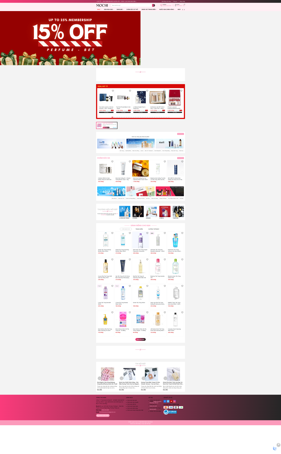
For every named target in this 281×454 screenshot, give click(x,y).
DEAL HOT (102, 86)
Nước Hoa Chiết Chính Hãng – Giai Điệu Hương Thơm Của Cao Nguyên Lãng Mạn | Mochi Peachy (129, 383)
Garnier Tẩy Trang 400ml (139, 302)
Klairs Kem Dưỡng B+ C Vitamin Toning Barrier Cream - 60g (123, 178)
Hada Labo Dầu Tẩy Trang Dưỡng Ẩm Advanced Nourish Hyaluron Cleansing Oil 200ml (158, 303)
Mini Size (181, 150)
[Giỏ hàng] (184, 5)
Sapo (149, 423)
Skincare (120, 9)
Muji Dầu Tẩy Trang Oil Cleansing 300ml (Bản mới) (139, 277)
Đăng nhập (182, 1)
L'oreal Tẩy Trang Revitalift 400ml (104, 303)
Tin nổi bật (140, 364)
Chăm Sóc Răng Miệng (130, 198)
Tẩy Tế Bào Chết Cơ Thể (173, 198)
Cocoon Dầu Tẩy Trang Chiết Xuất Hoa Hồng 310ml (105, 277)
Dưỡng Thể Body (163, 198)
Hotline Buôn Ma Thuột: (155, 408)
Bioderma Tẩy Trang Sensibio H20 (158, 277)
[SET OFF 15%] (70, 38)
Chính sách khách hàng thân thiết (135, 410)
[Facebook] (165, 401)
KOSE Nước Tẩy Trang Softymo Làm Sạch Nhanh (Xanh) (174, 250)
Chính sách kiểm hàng (132, 408)
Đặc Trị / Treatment (149, 150)
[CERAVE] (151, 211)
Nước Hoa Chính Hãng (166, 9)
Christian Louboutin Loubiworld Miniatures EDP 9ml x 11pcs (174, 107)
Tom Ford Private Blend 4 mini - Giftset (123, 107)
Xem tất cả (180, 134)
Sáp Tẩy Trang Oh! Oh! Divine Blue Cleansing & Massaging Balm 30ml (123, 277)
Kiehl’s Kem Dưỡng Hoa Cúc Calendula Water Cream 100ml (140, 178)
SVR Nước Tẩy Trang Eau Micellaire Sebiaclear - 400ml (157, 250)
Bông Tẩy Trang (174, 150)
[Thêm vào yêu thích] (113, 91)
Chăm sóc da (103, 158)
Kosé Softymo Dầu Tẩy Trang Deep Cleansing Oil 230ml (105, 329)
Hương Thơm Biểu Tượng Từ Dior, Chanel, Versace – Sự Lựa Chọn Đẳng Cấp (150, 383)
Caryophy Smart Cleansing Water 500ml (174, 329)
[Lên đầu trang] (278, 449)
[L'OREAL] (165, 211)
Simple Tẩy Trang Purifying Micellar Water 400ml (104, 250)
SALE (98, 9)
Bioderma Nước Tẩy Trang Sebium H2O (174, 277)
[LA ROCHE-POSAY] (124, 211)
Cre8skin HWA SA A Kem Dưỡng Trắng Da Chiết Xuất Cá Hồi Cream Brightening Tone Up (105, 178)
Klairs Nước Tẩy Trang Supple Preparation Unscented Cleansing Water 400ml (140, 250)
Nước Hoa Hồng (135, 150)
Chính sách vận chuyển (132, 402)
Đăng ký (175, 1)
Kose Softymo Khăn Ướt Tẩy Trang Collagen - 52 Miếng (139, 329)
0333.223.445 (167, 5)
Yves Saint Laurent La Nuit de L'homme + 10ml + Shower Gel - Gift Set (106, 107)
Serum (142, 150)
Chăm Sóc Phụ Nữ (140, 198)
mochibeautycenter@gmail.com (107, 412)
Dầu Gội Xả (114, 198)
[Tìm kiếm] (153, 5)
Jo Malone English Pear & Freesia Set (139, 107)
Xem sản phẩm (140, 339)
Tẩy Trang (122, 150)
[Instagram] (174, 401)
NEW (179, 9)
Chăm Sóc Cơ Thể (132, 9)
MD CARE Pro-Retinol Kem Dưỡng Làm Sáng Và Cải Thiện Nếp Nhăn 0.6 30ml (175, 178)
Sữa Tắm (148, 198)
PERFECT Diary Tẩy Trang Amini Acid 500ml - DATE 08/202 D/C (174, 303)
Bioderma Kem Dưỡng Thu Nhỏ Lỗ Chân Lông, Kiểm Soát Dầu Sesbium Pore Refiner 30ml (158, 178)
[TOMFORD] (178, 211)
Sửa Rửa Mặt (128, 150)
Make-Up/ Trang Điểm (149, 9)
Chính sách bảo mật (132, 400)
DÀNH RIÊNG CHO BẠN (140, 225)
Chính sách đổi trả (131, 404)
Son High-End (108, 9)
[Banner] (111, 143)
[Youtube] (171, 401)
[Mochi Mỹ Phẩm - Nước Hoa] (103, 5)
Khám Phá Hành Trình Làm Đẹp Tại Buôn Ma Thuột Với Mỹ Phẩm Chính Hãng (173, 383)
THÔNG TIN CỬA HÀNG (155, 411)
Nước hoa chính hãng (135, 423)
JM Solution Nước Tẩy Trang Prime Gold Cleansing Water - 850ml (158, 329)
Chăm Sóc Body (154, 198)
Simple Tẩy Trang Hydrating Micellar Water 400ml (122, 250)
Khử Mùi (181, 198)
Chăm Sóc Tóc (121, 198)
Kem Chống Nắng (166, 150)
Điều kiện (115, 127)
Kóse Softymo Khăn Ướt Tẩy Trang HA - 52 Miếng (122, 329)
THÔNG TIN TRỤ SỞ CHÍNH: (156, 401)
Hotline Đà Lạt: (153, 405)
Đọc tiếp (99, 389)
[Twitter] (168, 401)
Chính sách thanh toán (132, 406)
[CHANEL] (138, 211)
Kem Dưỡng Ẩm (157, 150)
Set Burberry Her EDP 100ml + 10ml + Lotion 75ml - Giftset (157, 107)
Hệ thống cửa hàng (166, 1)
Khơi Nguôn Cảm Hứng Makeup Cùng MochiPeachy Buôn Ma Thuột (107, 383)
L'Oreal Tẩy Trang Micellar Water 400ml (122, 303)
